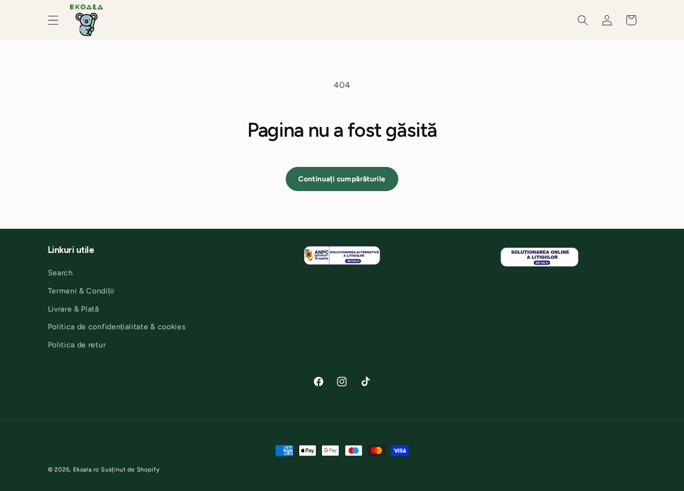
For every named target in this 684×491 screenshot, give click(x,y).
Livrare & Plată (73, 309)
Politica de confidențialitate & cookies (117, 326)
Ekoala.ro (86, 469)
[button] (53, 20)
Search (60, 272)
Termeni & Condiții (81, 290)
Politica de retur (77, 344)
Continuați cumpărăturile (341, 178)
